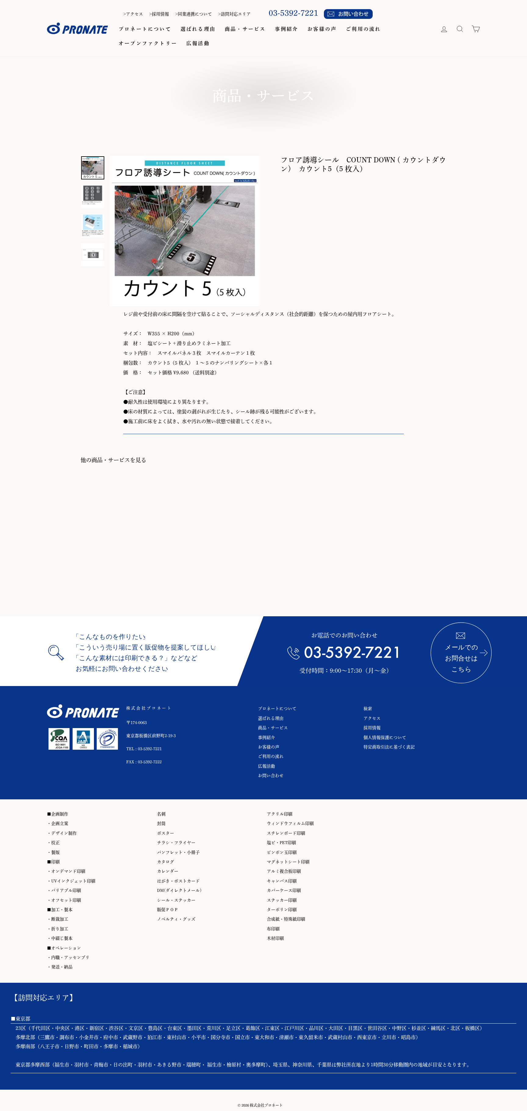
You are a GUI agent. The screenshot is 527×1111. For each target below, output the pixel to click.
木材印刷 (275, 938)
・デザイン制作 (62, 833)
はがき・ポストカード (178, 881)
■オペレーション (64, 948)
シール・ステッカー (176, 900)
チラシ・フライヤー (176, 842)
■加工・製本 (60, 910)
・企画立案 (57, 823)
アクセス (372, 718)
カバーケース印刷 (284, 890)
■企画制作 (57, 814)
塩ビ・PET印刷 (281, 842)
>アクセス (133, 14)
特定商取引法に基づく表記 (389, 747)
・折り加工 (57, 929)
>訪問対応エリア (234, 14)
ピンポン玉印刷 (282, 852)
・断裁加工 (57, 919)
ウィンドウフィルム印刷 (290, 823)
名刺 (161, 814)
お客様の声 (322, 29)
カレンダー (167, 871)
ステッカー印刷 (282, 900)
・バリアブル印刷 (64, 890)
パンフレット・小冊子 (178, 852)
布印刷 (273, 929)
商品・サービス (245, 29)
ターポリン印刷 (282, 910)
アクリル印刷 (279, 814)
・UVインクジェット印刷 (71, 881)
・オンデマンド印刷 (66, 871)
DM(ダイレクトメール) (179, 890)
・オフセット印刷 (64, 900)
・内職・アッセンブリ (68, 957)
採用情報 (372, 728)
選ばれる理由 (198, 29)
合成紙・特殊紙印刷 (286, 919)
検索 (368, 708)
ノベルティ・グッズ (176, 919)
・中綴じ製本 (60, 938)
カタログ (165, 862)
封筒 (161, 823)
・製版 (53, 852)
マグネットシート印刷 (288, 862)
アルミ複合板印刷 (284, 871)
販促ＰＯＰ (167, 910)
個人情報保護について (385, 737)
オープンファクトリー (148, 43)
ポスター (165, 833)
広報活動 (198, 43)
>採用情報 (159, 14)
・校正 (53, 842)
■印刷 (53, 862)
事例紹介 (286, 29)
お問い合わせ (271, 775)
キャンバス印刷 (282, 881)
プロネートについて (145, 29)
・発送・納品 (60, 967)
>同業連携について (193, 14)
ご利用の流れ (363, 29)
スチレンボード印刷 (286, 833)
